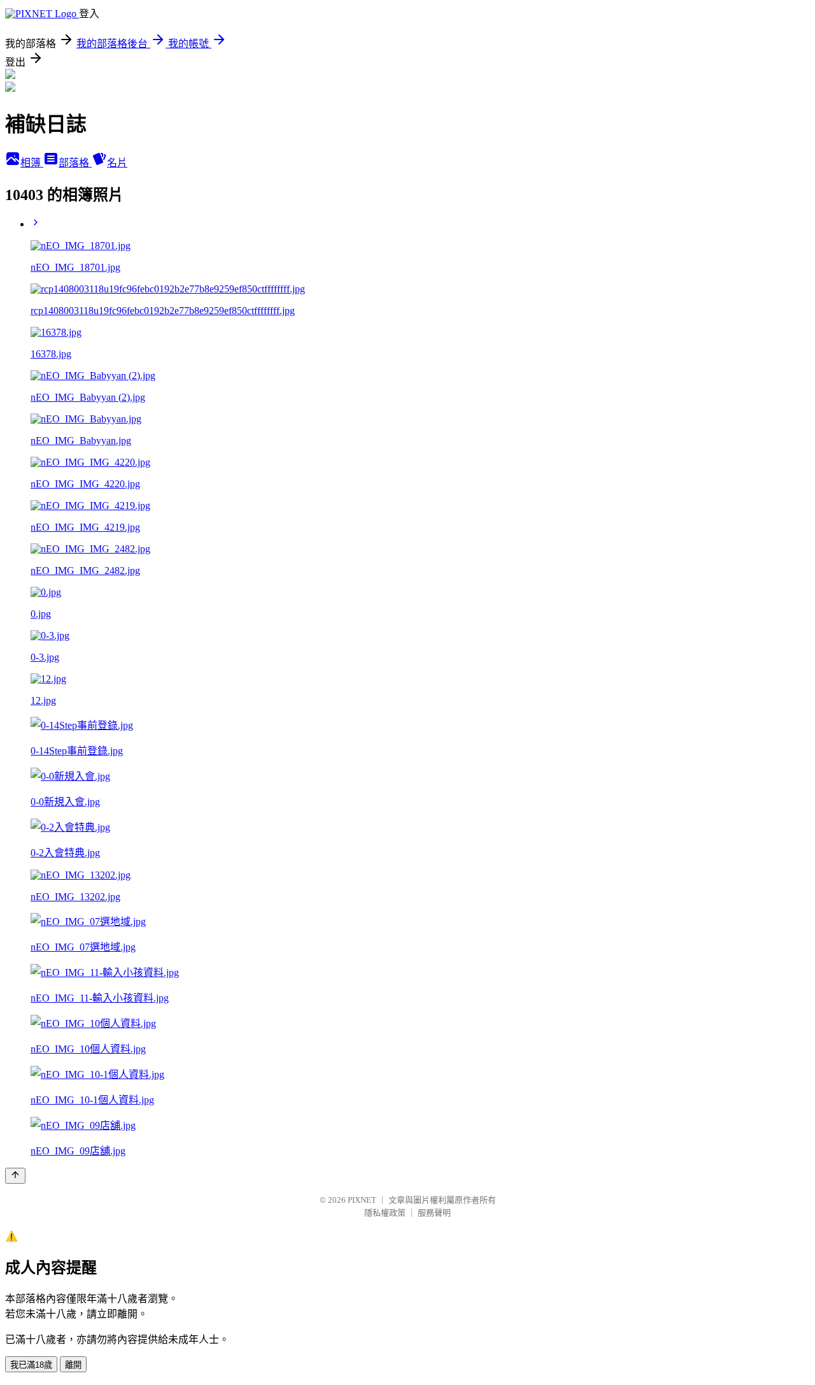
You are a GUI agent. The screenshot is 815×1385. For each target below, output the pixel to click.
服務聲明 (434, 1212)
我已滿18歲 (31, 1365)
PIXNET (362, 1200)
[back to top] (15, 1176)
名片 (117, 162)
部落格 (75, 162)
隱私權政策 (385, 1212)
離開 (73, 1365)
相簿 (31, 162)
